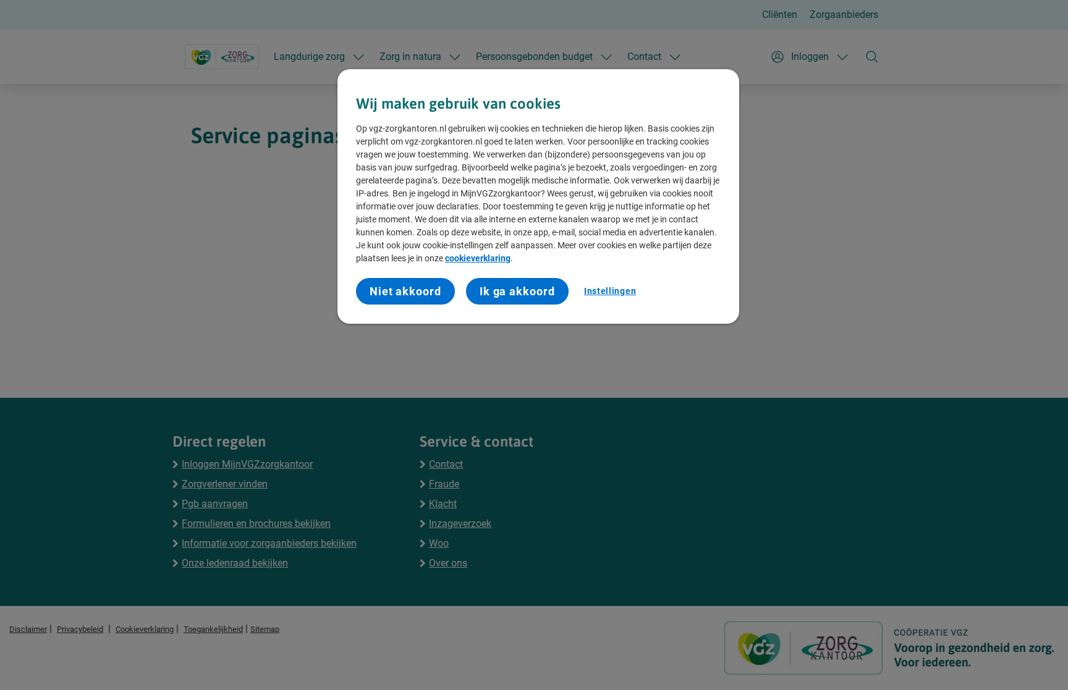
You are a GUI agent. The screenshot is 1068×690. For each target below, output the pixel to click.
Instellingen (610, 291)
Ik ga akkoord (517, 291)
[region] (538, 196)
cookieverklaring (478, 258)
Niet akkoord (405, 291)
